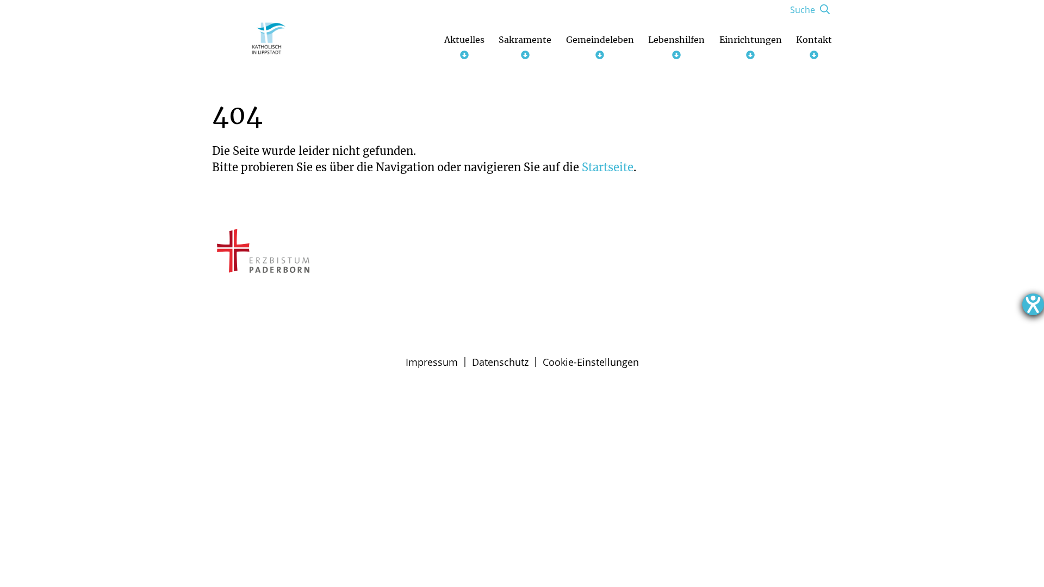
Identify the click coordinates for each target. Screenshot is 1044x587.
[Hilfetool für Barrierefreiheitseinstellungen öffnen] (1033, 304)
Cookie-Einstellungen (591, 362)
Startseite (607, 167)
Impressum (432, 362)
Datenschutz (500, 362)
